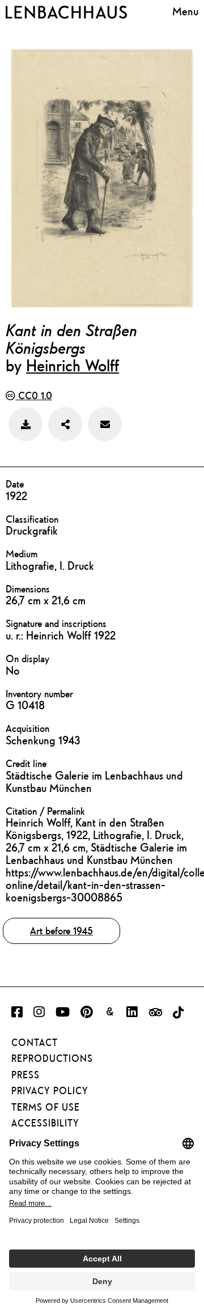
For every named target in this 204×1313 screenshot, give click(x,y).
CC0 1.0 (33, 395)
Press (25, 1075)
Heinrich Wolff (72, 365)
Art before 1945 (61, 931)
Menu (185, 11)
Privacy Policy (49, 1091)
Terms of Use (45, 1107)
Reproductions (52, 1058)
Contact (34, 1042)
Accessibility (45, 1123)
